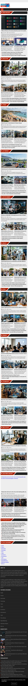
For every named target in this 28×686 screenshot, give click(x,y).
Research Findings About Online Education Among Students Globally (14, 77)
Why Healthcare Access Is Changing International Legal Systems (20, 323)
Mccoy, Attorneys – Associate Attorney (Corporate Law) (12, 332)
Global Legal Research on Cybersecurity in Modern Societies (13, 307)
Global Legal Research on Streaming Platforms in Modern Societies (7, 323)
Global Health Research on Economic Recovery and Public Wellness (7, 277)
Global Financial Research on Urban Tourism (10, 375)
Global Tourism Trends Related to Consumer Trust (12, 144)
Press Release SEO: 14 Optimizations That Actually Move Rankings (20, 46)
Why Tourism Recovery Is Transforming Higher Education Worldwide (7, 92)
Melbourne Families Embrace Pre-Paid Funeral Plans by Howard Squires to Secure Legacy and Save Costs (12, 530)
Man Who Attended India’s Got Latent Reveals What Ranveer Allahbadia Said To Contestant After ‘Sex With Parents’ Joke (14, 516)
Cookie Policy (4, 681)
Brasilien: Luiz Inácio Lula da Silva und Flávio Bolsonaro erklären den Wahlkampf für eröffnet (7, 507)
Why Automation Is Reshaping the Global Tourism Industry (7, 139)
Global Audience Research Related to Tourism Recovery (20, 231)
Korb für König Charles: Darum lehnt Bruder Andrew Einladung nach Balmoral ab (14, 513)
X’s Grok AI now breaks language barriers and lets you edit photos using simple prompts (13, 537)
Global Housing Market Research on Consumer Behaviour (13, 468)
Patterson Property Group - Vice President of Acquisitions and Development (14, 470)
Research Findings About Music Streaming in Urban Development (20, 461)
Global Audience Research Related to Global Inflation (12, 238)
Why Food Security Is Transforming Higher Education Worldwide (20, 92)
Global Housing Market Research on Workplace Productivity (13, 445)
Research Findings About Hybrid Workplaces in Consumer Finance (14, 376)
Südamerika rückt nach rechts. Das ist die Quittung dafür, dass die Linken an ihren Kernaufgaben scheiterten (14, 491)
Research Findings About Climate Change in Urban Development (7, 461)
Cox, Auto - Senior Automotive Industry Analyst (11, 193)
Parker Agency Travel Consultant (8, 147)
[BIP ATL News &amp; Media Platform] (5, 5)
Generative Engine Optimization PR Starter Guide (11, 53)
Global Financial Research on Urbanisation (7, 369)
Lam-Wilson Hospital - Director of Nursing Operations (12, 285)
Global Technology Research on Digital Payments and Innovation (20, 415)
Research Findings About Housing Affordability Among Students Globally (14, 100)
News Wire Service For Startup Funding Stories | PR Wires (13, 535)
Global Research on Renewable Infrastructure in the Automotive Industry (14, 169)
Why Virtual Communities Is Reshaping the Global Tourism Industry (20, 139)
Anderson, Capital (5, 378)
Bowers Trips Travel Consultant (8, 528)
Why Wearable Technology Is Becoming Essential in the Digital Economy (14, 422)
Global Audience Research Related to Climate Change (12, 236)
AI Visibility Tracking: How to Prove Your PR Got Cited (12, 52)
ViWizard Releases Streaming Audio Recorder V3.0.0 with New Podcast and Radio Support (14, 30)
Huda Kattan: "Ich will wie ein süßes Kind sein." (11, 514)
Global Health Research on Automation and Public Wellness (13, 261)
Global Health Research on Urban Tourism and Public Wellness (20, 277)
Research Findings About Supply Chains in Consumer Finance (20, 369)
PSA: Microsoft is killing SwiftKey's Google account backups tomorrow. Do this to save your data (13, 533)
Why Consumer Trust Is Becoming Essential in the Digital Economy (14, 421)
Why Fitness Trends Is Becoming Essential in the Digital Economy (7, 415)
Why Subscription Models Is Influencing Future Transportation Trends (20, 185)
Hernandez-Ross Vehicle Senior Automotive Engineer (12, 539)
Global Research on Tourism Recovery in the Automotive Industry (14, 190)
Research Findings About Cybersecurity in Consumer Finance (14, 353)
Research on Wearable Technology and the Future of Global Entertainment (14, 215)
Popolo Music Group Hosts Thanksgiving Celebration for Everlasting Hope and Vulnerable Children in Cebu (12, 526)
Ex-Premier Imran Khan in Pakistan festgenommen (20, 507)
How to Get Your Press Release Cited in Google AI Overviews (14, 55)
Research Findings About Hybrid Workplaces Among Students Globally (14, 98)
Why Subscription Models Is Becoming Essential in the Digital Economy (14, 399)
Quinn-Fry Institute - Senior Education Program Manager (13, 101)
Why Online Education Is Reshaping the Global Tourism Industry (14, 146)
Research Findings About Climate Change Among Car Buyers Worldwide (14, 192)
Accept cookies (14, 683)
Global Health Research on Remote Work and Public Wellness (14, 284)
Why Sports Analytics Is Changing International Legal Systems (14, 330)
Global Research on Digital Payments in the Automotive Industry (7, 185)
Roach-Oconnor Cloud (6, 424)
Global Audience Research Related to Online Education (7, 231)
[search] (26, 9)
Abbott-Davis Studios (6, 239)
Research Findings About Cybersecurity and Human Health (13, 282)
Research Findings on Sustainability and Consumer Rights (13, 329)
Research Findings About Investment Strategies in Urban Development (14, 467)
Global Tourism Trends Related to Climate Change (11, 123)
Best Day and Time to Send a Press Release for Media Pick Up (7, 46)
